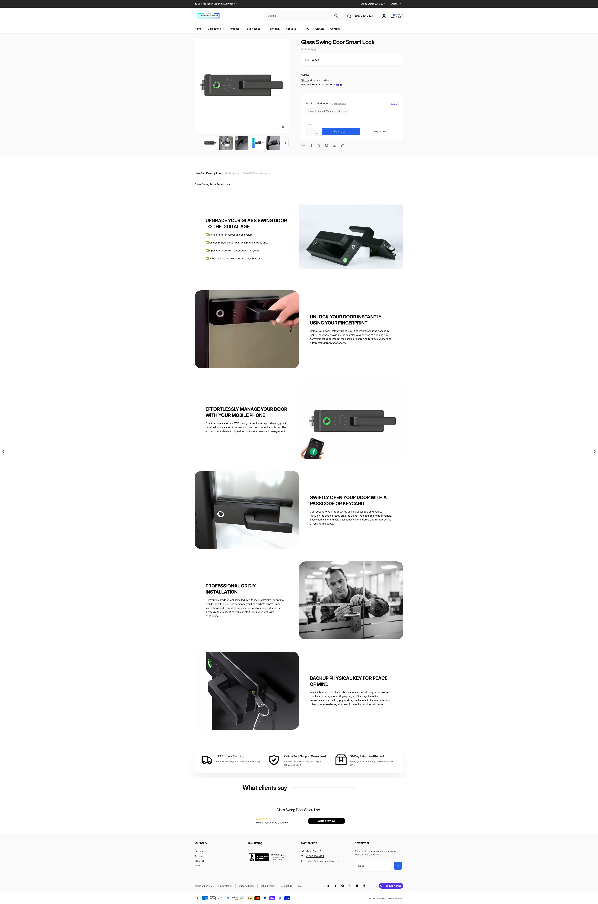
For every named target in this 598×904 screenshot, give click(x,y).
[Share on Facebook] (311, 145)
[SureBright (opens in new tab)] (395, 103)
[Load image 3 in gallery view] (242, 143)
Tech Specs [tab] (232, 173)
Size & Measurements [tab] (257, 173)
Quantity (309, 125)
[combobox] (303, 15)
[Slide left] (198, 143)
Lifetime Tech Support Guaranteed (304, 756)
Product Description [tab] (208, 173)
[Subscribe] (398, 866)
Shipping (305, 80)
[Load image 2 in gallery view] (226, 143)
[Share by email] (334, 145)
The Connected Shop (380, 898)
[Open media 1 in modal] (242, 86)
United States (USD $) (372, 3)
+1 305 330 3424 (315, 856)
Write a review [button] (326, 820)
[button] (397, 16)
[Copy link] (342, 145)
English (394, 3)
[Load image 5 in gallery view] (273, 143)
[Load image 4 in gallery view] (257, 143)
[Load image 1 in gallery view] (210, 143)
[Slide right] (285, 143)
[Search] (336, 16)
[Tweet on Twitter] (319, 145)
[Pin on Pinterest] (326, 145)
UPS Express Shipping (230, 756)
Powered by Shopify (395, 898)
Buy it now (380, 131)
